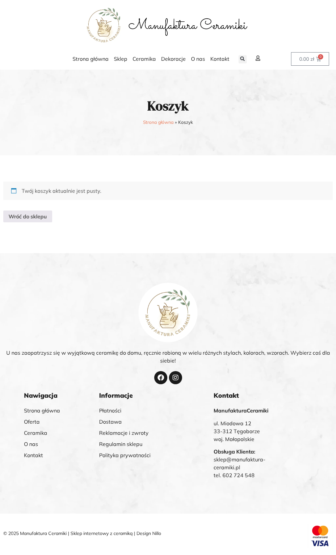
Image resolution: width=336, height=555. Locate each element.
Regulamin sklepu (120, 444)
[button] (243, 59)
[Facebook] (160, 377)
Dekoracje (173, 59)
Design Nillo (148, 533)
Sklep (120, 59)
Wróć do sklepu (28, 216)
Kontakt (219, 59)
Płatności (110, 410)
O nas (198, 59)
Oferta (32, 421)
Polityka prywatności (125, 455)
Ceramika (144, 59)
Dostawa (110, 421)
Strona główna (91, 59)
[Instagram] (175, 377)
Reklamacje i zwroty (124, 433)
